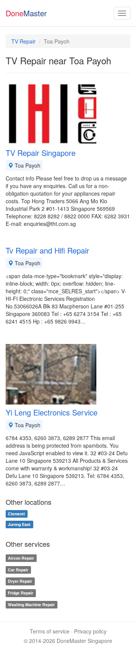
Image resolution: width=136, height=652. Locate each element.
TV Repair (23, 41)
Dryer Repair (20, 581)
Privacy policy (90, 631)
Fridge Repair (20, 593)
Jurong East (19, 524)
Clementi (16, 514)
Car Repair (18, 570)
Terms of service (50, 631)
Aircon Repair (21, 558)
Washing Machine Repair (31, 604)
